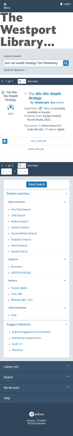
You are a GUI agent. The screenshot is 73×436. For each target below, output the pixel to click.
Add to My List (36, 149)
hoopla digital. (19, 287)
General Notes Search (24, 233)
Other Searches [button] (16, 202)
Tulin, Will (16, 294)
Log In (67, 3)
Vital (13, 315)
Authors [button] (12, 280)
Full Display (38, 141)
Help (7, 398)
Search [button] (8, 377)
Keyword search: (13, 56)
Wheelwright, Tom (22, 300)
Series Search (19, 251)
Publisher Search (21, 239)
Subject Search (20, 227)
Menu (7, 7)
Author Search (19, 221)
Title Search (18, 215)
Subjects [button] (13, 259)
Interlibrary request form (26, 338)
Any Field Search (21, 209)
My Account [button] (11, 388)
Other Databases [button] (17, 307)
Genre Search (19, 245)
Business (16, 266)
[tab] (36, 193)
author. (49, 102)
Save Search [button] (36, 184)
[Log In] (61, 3)
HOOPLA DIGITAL (21, 272)
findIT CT (17, 344)
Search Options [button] (14, 70)
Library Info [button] (11, 367)
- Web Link (48, 108)
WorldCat (17, 350)
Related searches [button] (18, 193)
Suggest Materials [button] (19, 324)
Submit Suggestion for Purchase (31, 332)
